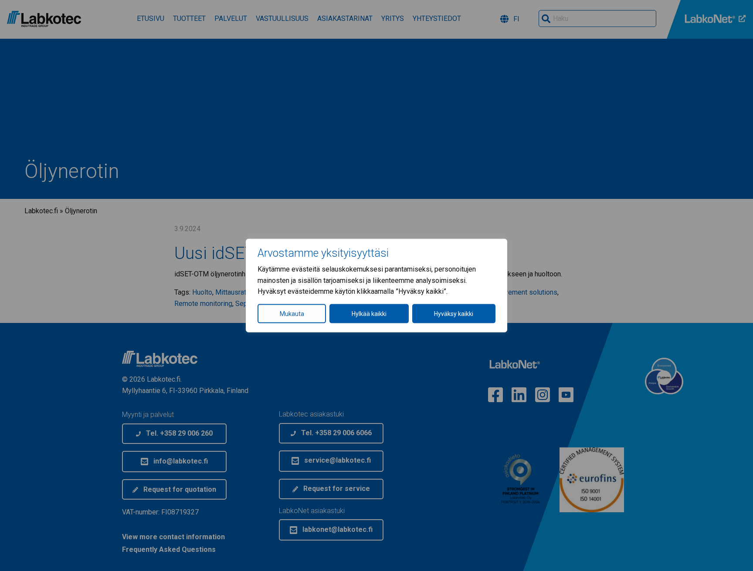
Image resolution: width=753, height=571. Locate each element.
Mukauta (292, 313)
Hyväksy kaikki (453, 313)
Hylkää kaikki (369, 313)
